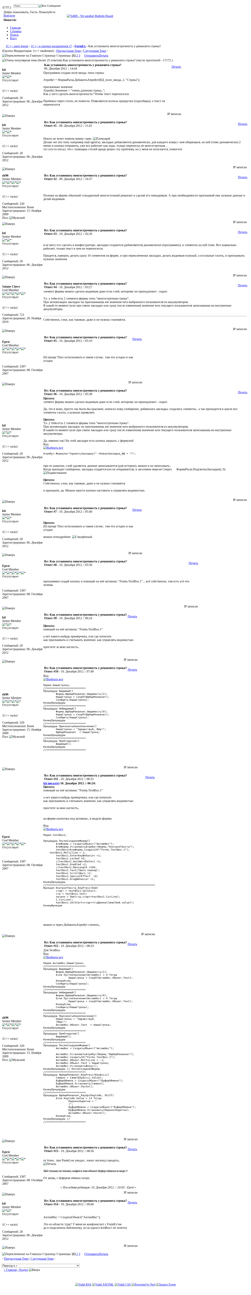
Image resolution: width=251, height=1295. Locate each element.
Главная (15, 27)
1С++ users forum (17, 46)
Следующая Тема (94, 50)
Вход (13, 38)
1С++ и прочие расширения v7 (51, 46)
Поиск (14, 34)
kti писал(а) (51, 783)
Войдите (9, 15)
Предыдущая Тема (68, 50)
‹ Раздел (22, 1269)
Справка (15, 31)
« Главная (10, 1269)
